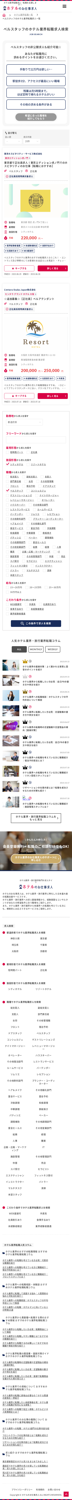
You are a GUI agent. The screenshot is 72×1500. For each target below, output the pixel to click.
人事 (59, 547)
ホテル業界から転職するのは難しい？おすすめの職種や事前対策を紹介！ (25, 1344)
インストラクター (44, 566)
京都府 (43, 951)
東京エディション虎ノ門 (16, 158)
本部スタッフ (16, 575)
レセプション (53, 514)
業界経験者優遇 (13, 246)
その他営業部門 (17, 547)
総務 (35, 547)
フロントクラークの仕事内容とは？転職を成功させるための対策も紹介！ (25, 1436)
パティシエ (15, 538)
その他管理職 (47, 481)
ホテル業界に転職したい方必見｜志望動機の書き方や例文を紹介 (25, 1370)
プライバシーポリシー (22, 1490)
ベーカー (33, 538)
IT (59, 552)
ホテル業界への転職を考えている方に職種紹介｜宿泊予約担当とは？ (25, 1268)
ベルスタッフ (15, 171)
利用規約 (40, 1490)
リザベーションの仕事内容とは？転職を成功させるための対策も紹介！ (25, 1443)
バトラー (14, 570)
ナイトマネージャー (49, 495)
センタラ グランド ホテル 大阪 (19, 294)
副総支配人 (31, 477)
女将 (31, 481)
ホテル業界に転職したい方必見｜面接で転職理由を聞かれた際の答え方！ (25, 1377)
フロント (14, 486)
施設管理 (14, 556)
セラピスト (31, 561)
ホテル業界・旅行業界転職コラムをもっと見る (36, 818)
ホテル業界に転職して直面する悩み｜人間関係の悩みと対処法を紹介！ (25, 1294)
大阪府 (15, 951)
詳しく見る (52, 268)
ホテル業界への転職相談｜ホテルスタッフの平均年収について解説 (25, 1301)
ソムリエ (35, 514)
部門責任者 (15, 481)
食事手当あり (48, 246)
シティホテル (16, 464)
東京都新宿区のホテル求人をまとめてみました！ (25, 1461)
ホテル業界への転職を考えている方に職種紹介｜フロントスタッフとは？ (25, 1275)
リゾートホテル (38, 464)
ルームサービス (45, 509)
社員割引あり (12, 251)
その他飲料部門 (17, 519)
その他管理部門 (34, 556)
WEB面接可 (28, 251)
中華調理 (30, 533)
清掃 (49, 570)
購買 (12, 552)
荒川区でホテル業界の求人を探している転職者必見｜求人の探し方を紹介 (25, 1474)
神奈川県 (15, 938)
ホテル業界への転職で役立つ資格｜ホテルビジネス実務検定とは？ (25, 1410)
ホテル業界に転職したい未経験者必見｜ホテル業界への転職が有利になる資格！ (25, 1403)
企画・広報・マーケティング (36, 552)
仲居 (51, 556)
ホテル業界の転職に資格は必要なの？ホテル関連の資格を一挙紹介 (25, 1396)
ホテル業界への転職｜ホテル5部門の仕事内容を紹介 (26, 1429)
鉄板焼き (47, 533)
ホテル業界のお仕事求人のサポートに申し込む (36, 858)
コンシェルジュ (38, 491)
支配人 (48, 477)
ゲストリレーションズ (21, 495)
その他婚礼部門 (38, 524)
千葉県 (43, 945)
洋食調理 (51, 528)
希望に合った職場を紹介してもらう (36, 117)
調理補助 (49, 538)
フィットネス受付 (19, 566)
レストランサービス (20, 509)
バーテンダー (16, 514)
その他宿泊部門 (40, 505)
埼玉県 (15, 945)
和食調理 (14, 533)
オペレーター (48, 500)
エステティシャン (53, 561)
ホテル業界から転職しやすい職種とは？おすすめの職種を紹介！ (25, 1337)
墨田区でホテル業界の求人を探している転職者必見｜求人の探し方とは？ (25, 1467)
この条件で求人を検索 (38, 623)
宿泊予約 (30, 486)
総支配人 (14, 477)
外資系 (61, 378)
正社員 (33, 171)
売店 (63, 556)
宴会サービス (16, 528)
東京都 (43, 938)
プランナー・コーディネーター (48, 519)
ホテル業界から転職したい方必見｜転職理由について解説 (25, 1330)
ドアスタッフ (49, 486)
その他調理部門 (17, 542)
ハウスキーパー (17, 505)
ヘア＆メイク (16, 524)
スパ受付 (14, 561)
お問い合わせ (54, 1490)
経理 (47, 547)
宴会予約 (35, 528)
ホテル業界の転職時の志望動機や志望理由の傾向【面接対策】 (25, 1363)
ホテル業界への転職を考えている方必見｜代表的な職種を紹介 (25, 1261)
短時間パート (16, 452)
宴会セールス (39, 542)
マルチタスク (33, 570)
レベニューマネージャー (22, 500)
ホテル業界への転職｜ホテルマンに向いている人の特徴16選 (25, 1308)
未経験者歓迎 (31, 246)
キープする (21, 268)
